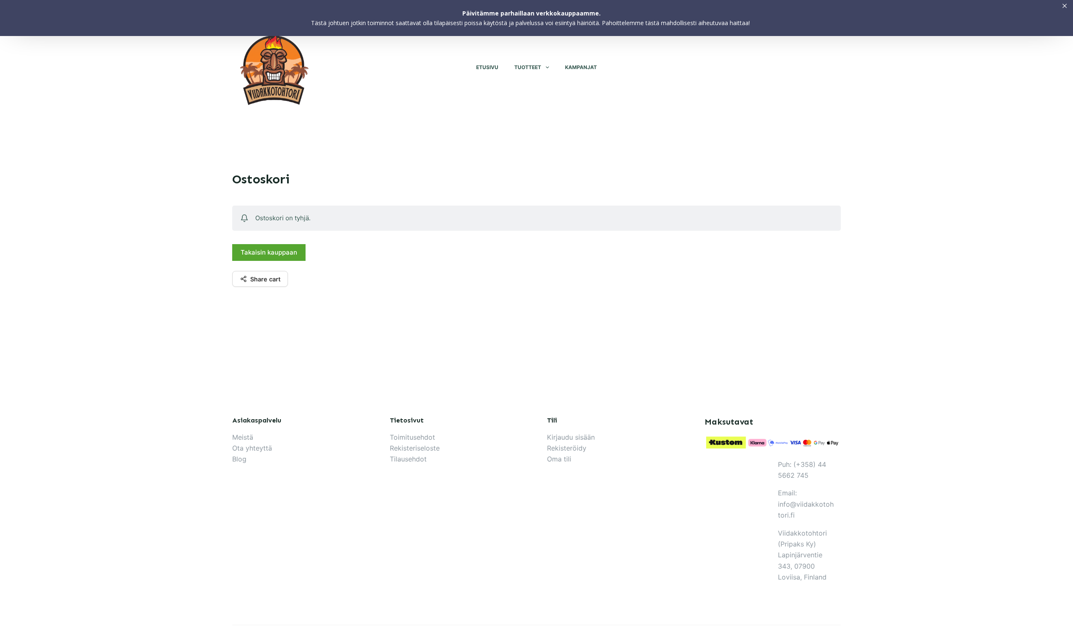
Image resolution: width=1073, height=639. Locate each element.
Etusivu (487, 67)
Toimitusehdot (412, 437)
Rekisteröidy (566, 448)
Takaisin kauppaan (269, 252)
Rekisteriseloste (415, 448)
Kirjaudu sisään (571, 437)
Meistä (242, 437)
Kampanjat (581, 67)
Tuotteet (527, 67)
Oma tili (559, 459)
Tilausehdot (408, 459)
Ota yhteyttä (252, 448)
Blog (239, 459)
